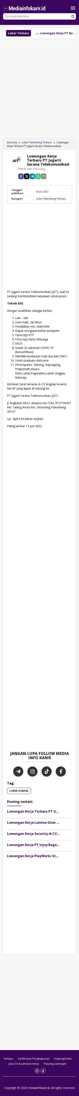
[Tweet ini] (26, 176)
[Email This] (43, 176)
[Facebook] (61, 771)
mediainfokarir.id (39, 1088)
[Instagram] (32, 771)
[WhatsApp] (38, 176)
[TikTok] (47, 771)
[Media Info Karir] (25, 8)
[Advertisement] (39, 88)
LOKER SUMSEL (19, 791)
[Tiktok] (43, 1070)
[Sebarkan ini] (21, 176)
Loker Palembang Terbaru (51, 198)
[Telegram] (32, 176)
